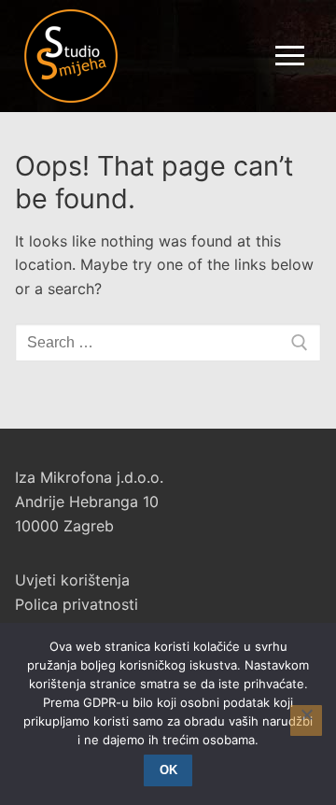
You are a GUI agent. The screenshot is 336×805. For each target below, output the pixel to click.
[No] (306, 721)
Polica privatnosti (76, 604)
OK (168, 770)
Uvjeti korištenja (72, 580)
